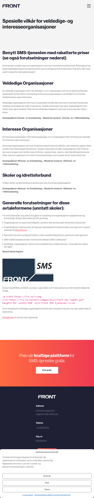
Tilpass (47, 489)
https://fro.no (21, 230)
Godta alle (47, 476)
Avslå (47, 482)
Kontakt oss (8, 317)
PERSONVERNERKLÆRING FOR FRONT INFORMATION (52, 495)
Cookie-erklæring (27, 495)
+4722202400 (42, 427)
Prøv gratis (47, 370)
